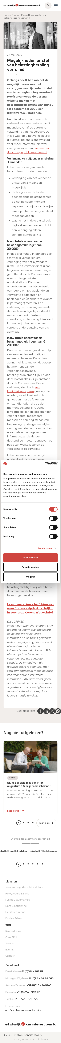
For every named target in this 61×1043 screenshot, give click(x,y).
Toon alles (44, 823)
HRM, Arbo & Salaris (17, 894)
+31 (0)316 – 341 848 (39, 985)
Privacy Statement (23, 1039)
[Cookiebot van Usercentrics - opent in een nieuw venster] (45, 464)
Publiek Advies (13, 918)
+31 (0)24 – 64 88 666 (40, 978)
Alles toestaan (30, 557)
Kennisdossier (13, 931)
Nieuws (15, 15)
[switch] (53, 518)
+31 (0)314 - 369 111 (31, 971)
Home (7, 15)
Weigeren (30, 576)
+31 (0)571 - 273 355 (25, 999)
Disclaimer (42, 1039)
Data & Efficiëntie (16, 906)
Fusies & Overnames (17, 900)
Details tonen (45, 548)
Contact (10, 956)
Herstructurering (15, 912)
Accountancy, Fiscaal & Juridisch (24, 887)
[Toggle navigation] (56, 5)
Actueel (9, 943)
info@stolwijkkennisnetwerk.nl (23, 1010)
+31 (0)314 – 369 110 (28, 992)
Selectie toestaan (30, 567)
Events (9, 950)
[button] (18, 822)
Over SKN (11, 937)
